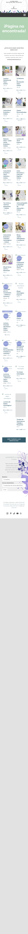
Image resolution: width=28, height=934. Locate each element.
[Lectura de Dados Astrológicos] (7, 396)
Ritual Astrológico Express (20, 293)
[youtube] (17, 513)
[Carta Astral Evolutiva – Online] (7, 103)
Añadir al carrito (5, 90)
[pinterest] (11, 513)
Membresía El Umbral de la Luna (20, 347)
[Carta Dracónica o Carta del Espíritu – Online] (21, 163)
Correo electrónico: (8, 483)
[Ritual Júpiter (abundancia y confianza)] (21, 227)
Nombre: (4, 477)
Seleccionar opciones (19, 119)
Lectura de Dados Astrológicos (7, 403)
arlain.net (14, 507)
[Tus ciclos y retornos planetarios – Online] (7, 195)
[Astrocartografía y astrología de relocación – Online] (21, 195)
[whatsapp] (21, 513)
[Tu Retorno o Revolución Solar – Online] (21, 71)
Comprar (19, 429)
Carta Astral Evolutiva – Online (7, 112)
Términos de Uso (14, 504)
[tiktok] (14, 513)
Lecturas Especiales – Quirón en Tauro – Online (7, 377)
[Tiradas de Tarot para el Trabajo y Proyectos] (21, 405)
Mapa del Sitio (14, 505)
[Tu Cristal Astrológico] (21, 368)
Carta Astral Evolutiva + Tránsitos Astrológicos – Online (7, 238)
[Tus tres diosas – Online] (21, 312)
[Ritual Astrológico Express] (21, 286)
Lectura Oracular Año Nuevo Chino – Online (6, 326)
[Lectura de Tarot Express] (21, 131)
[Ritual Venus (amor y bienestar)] (7, 259)
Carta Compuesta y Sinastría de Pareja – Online (20, 264)
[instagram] (7, 513)
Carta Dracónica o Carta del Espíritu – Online (20, 174)
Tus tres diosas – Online (19, 316)
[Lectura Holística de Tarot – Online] (7, 71)
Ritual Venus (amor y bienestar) (7, 268)
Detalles (10, 88)
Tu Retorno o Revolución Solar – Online (20, 82)
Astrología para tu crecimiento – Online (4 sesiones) (7, 292)
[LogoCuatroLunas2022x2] (14, 6)
